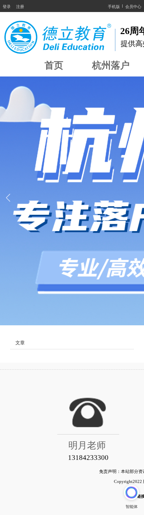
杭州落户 (111, 65)
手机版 (114, 6)
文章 (20, 342)
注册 (20, 6)
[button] (7, 201)
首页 (54, 65)
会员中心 (133, 6)
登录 (7, 6)
